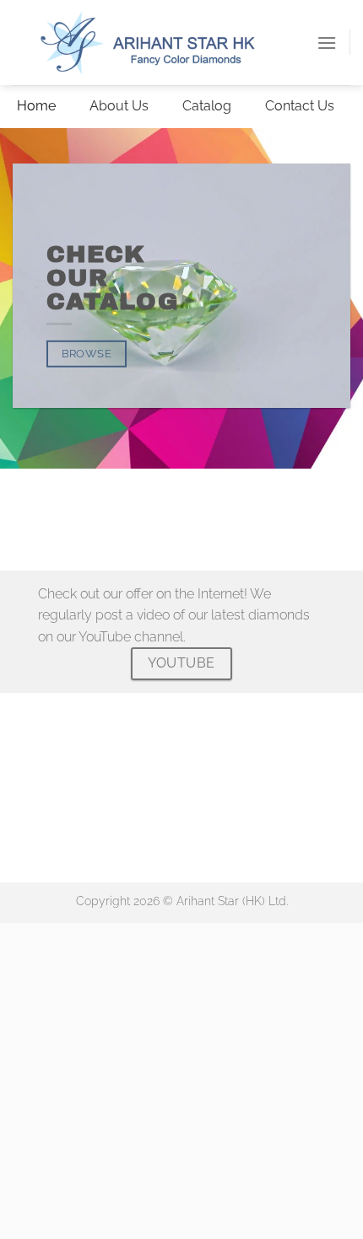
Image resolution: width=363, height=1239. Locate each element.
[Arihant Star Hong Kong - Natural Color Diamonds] (164, 42)
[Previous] (16, 485)
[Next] (62, 485)
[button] (327, 42)
